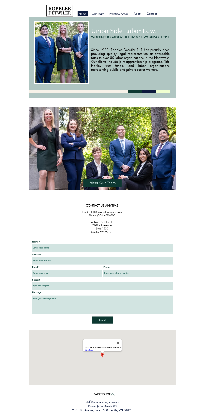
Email (35, 267)
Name (35, 242)
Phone (106, 267)
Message (37, 292)
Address (36, 254)
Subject (36, 280)
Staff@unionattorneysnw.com (106, 212)
